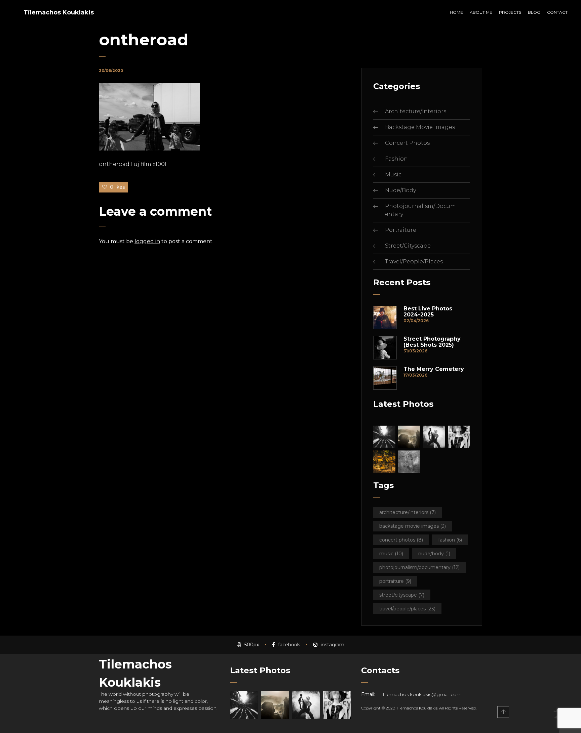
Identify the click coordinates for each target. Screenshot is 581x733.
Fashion (396, 159)
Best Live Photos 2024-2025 (427, 312)
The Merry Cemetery (433, 369)
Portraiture (400, 230)
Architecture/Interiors (415, 111)
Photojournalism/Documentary (419, 567)
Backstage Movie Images (420, 127)
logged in (147, 241)
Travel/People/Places (414, 261)
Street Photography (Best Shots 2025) (432, 342)
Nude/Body (400, 190)
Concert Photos (407, 143)
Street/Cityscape (408, 246)
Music (393, 174)
